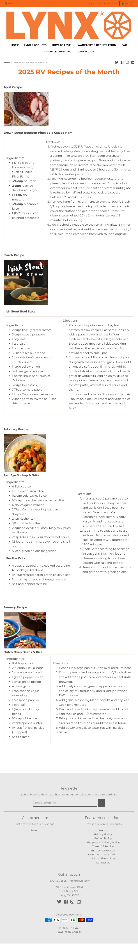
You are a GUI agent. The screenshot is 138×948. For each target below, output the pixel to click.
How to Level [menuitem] (62, 45)
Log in (91, 3)
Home (7, 62)
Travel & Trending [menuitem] (57, 51)
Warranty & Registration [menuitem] (96, 45)
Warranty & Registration (103, 854)
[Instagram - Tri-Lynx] (127, 62)
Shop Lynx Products (103, 850)
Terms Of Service (103, 846)
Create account (107, 3)
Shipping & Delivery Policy (103, 842)
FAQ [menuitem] (124, 45)
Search (35, 830)
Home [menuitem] (15, 45)
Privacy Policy (103, 834)
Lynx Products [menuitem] (35, 45)
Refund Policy (103, 838)
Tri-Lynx (74, 928)
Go (101, 802)
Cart (128, 3)
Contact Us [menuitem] (85, 51)
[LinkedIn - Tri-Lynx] (132, 62)
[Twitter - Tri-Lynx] (116, 62)
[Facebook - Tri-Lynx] (122, 62)
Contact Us (103, 862)
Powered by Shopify (69, 931)
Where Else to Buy (103, 858)
